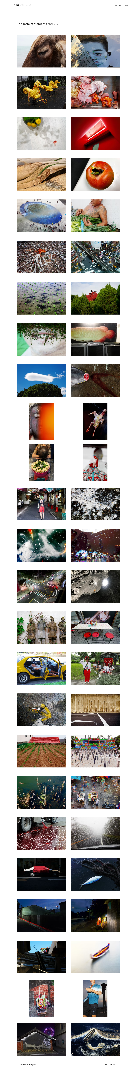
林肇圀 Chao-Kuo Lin (22, 5)
